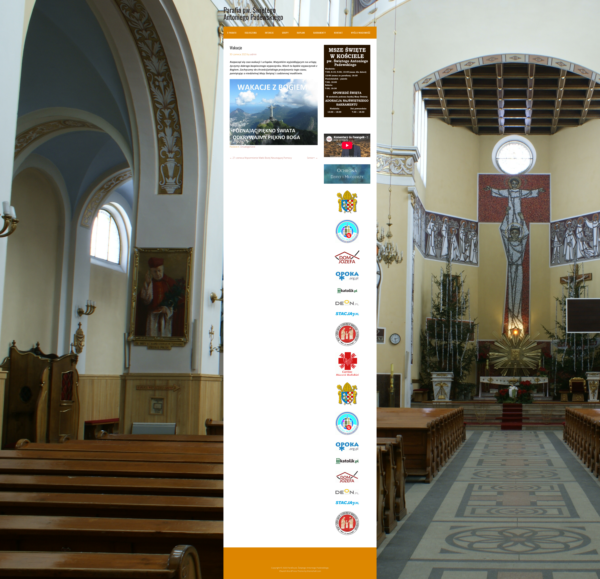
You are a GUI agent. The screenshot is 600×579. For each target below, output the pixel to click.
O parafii (231, 32)
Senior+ (312, 157)
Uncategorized (247, 146)
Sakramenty (319, 32)
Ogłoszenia (251, 32)
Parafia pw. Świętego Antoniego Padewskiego (253, 13)
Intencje (269, 32)
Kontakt (338, 32)
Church (282, 571)
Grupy (285, 32)
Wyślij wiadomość (360, 32)
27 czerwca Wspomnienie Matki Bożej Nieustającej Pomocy (261, 157)
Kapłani (301, 32)
